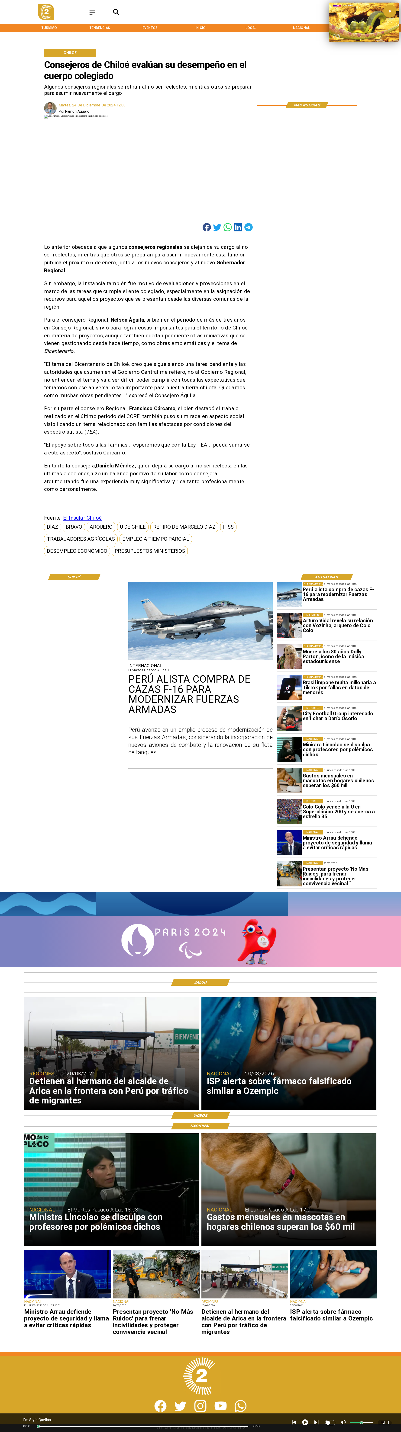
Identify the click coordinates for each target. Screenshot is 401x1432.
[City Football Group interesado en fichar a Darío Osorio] (289, 718)
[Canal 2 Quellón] (92, 15)
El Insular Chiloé (82, 518)
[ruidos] (289, 873)
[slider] (38, 1426)
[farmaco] (333, 1298)
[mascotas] (289, 780)
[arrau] (289, 842)
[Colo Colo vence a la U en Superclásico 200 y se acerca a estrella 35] (289, 811)
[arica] (244, 1298)
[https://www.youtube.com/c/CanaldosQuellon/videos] (221, 1411)
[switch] (330, 1422)
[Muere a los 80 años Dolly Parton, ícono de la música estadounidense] (289, 656)
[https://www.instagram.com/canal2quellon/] (200, 1411)
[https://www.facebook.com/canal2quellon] (160, 1411)
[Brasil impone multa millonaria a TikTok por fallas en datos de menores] (289, 687)
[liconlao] (289, 749)
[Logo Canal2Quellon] (46, 18)
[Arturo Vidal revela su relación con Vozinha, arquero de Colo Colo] (289, 625)
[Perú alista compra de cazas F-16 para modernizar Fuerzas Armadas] (289, 594)
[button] (52, 527)
